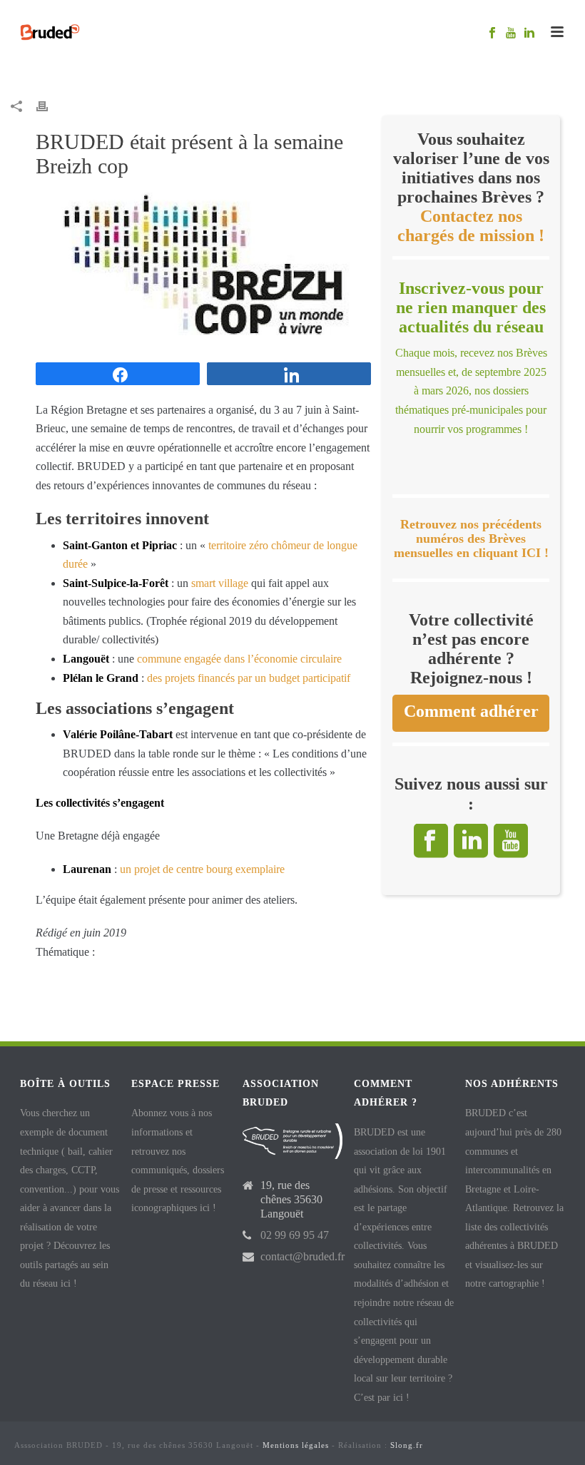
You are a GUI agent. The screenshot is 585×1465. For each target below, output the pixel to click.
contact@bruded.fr (302, 1256)
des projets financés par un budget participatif (248, 678)
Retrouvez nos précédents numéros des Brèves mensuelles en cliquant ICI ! (471, 539)
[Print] (49, 106)
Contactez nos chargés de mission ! (470, 226)
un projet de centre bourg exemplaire (202, 869)
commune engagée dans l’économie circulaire (239, 659)
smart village (219, 583)
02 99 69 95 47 (294, 1235)
